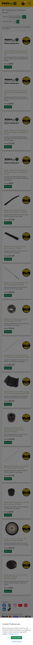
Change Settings (16, 641)
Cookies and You (13, 634)
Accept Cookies (16, 638)
